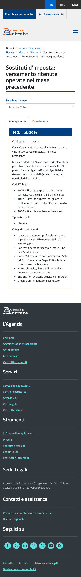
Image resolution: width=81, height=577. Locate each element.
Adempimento (17, 121)
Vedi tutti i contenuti (15, 362)
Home (21, 48)
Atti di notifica (11, 350)
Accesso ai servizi (53, 14)
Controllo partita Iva (14, 391)
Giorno (34, 52)
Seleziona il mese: (16, 100)
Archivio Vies (10, 398)
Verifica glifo (10, 404)
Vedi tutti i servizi (13, 410)
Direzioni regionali (13, 519)
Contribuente (40, 121)
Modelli (7, 440)
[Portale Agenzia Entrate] (15, 32)
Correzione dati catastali (17, 385)
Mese (22, 52)
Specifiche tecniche (14, 446)
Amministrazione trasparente (20, 344)
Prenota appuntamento (19, 14)
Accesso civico (11, 356)
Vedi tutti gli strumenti (16, 458)
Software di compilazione (17, 433)
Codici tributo (10, 452)
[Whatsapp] (42, 545)
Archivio (23, 563)
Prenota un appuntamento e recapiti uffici (27, 513)
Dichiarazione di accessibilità (19, 569)
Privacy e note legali (46, 563)
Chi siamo (8, 338)
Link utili (8, 563)
